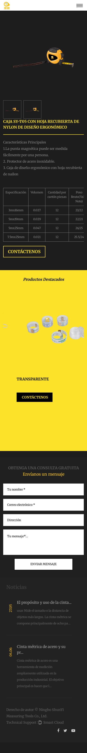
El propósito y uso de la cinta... (44, 602)
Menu (79, 5)
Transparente (19, 379)
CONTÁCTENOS (24, 251)
